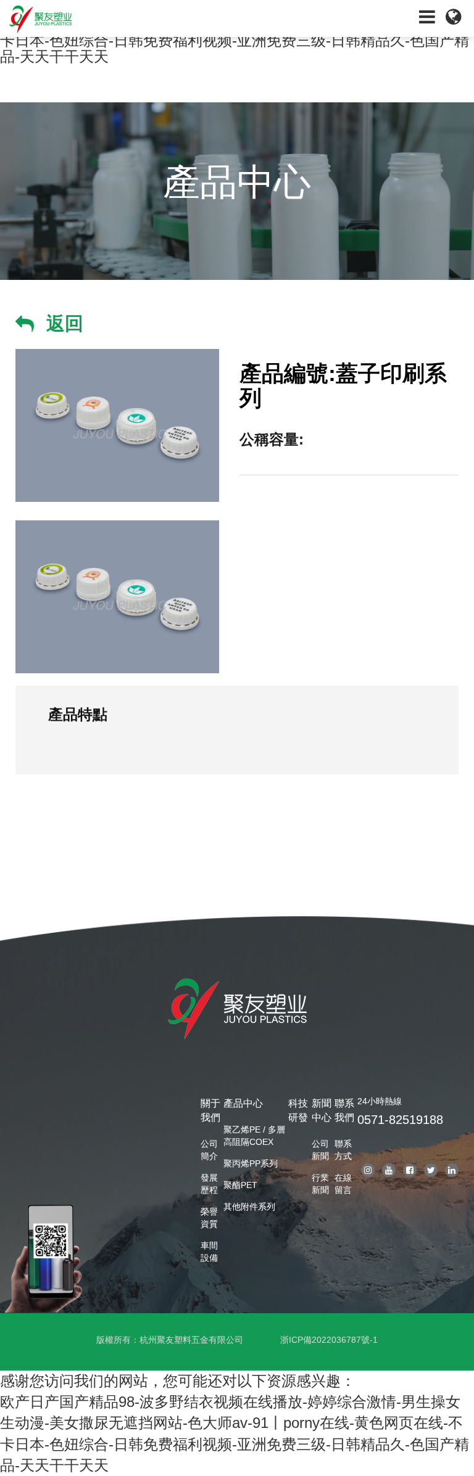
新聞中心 (321, 1110)
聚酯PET (240, 1185)
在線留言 (343, 1184)
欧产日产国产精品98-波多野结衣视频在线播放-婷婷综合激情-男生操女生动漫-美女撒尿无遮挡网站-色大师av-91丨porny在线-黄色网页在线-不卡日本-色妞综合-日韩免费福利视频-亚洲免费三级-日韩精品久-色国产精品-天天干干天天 (234, 1433)
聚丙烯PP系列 (250, 1163)
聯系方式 (343, 1150)
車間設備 (209, 1251)
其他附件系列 (249, 1207)
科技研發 (298, 1110)
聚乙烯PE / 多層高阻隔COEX (254, 1136)
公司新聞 (320, 1150)
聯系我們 (344, 1110)
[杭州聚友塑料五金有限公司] (118, 18)
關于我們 (210, 1110)
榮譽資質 (209, 1218)
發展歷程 (209, 1184)
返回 (64, 323)
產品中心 (243, 1103)
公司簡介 (209, 1150)
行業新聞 (320, 1184)
